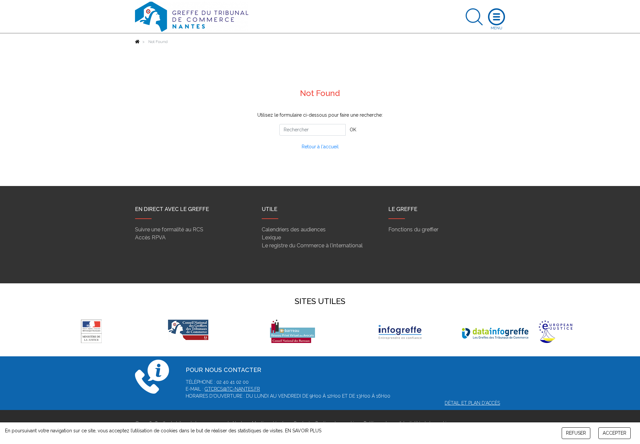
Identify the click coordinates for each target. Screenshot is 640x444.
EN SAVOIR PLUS (303, 430)
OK (353, 129)
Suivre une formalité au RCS (169, 229)
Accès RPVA (150, 237)
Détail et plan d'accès (472, 403)
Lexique (271, 237)
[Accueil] (137, 41)
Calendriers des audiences (294, 229)
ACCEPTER (614, 433)
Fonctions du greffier (413, 229)
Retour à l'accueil (320, 146)
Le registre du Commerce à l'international (312, 245)
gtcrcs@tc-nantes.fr (232, 389)
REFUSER (576, 433)
